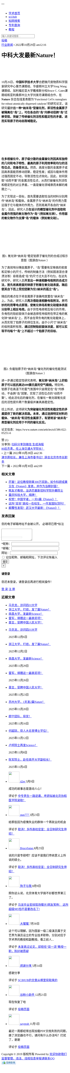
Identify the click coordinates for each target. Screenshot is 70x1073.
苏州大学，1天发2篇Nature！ (27, 701)
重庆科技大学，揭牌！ (23, 494)
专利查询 (14, 25)
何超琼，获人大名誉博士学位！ (29, 730)
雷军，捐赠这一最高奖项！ (26, 618)
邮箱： (6, 548)
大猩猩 (24, 923)
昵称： (6, 543)
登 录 (4, 589)
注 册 (12, 589)
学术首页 (14, 13)
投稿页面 (23, 1009)
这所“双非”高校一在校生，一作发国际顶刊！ (37, 503)
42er (23, 781)
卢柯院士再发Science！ (23, 745)
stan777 (25, 814)
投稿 (4, 40)
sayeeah (25, 1023)
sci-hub (13, 16)
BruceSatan (27, 848)
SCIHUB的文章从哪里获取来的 (37, 980)
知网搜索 (14, 20)
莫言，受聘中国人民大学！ (26, 622)
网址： (5, 552)
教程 (11, 29)
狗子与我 (26, 885)
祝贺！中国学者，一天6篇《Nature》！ (33, 499)
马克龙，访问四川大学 (23, 605)
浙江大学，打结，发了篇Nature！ (30, 609)
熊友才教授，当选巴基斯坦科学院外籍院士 (36, 490)
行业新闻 (7, 44)
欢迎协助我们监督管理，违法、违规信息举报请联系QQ (34, 1056)
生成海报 (38, 444)
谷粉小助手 (27, 994)
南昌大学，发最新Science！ (26, 613)
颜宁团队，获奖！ (20, 716)
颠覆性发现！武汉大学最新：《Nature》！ (35, 507)
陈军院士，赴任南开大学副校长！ (30, 759)
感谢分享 (26, 965)
